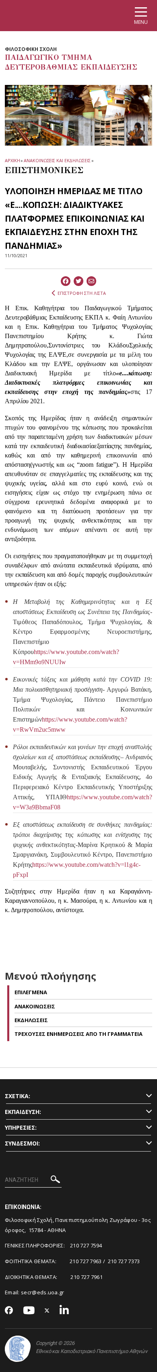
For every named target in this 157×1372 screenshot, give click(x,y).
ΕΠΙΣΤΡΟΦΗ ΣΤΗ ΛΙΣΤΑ (82, 293)
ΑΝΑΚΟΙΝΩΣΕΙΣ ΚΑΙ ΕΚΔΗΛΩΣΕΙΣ (57, 160)
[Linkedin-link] (64, 1310)
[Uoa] (18, 1349)
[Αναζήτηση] (55, 1180)
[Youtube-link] (29, 1310)
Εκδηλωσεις (31, 1020)
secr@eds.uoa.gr (42, 1292)
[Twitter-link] (47, 1311)
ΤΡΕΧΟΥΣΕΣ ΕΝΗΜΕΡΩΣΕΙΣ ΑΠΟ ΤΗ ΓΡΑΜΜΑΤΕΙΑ (78, 1033)
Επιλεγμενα (30, 992)
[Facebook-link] (9, 1310)
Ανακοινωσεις (34, 1006)
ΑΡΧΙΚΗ (12, 160)
